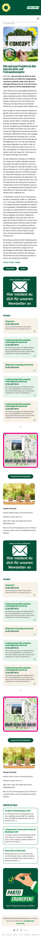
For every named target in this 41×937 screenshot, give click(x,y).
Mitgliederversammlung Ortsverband (19, 365)
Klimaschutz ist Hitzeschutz (15, 850)
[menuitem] (3, 934)
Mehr (20, 331)
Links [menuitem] (25, 930)
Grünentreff (9, 321)
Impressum (27, 935)
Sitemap (15, 935)
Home (3, 935)
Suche (21, 935)
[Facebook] (14, 930)
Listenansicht (10, 269)
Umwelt (17, 262)
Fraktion (11, 262)
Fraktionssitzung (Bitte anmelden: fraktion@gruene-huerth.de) (18, 341)
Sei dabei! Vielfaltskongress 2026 (17, 811)
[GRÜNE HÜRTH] (6, 7)
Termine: (7, 315)
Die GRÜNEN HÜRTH (9, 23)
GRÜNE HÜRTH (33, 7)
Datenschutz (35, 935)
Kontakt (9, 935)
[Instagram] (17, 930)
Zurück (23, 269)
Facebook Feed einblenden (20, 476)
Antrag (5, 262)
